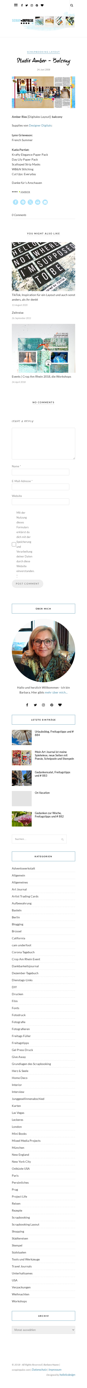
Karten (16, 1105)
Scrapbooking (21, 1217)
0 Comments (19, 215)
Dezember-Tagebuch (25, 973)
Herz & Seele (20, 1071)
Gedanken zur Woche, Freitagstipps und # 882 (49, 814)
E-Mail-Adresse (22, 481)
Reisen (16, 1203)
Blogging (17, 924)
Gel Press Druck (22, 1050)
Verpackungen (21, 1287)
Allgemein (18, 875)
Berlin (16, 917)
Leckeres (17, 1119)
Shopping (18, 1231)
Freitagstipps (20, 1043)
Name (16, 466)
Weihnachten (20, 1294)
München (18, 1147)
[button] (15, 202)
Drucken (17, 994)
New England (20, 1154)
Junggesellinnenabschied (28, 1098)
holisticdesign (67, 1374)
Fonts (15, 1008)
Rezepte (17, 1210)
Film (15, 1001)
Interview (18, 1092)
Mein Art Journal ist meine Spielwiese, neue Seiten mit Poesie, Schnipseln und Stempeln (54, 755)
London (17, 1126)
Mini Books (19, 1133)
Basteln (17, 910)
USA (15, 1280)
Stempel (17, 1245)
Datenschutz (39, 1369)
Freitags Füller (21, 1036)
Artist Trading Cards (25, 896)
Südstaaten (19, 1252)
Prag (15, 1189)
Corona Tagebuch (23, 952)
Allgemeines (20, 882)
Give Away (19, 1057)
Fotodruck (19, 1015)
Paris (15, 1175)
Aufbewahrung (21, 903)
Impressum (55, 1369)
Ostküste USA (21, 1168)
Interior (17, 1085)
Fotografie (18, 1022)
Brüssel (17, 931)
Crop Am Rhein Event (26, 959)
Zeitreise (17, 312)
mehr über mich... (56, 692)
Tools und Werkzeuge (26, 1259)
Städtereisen (20, 1238)
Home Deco (19, 1078)
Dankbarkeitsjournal (25, 966)
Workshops (19, 1301)
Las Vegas (18, 1112)
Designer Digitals (40, 125)
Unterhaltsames (22, 1273)
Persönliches (20, 1182)
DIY (14, 987)
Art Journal (19, 889)
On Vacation (42, 792)
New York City (21, 1161)
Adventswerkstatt (23, 868)
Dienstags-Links (22, 980)
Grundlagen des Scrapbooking (31, 1064)
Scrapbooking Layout (43, 52)
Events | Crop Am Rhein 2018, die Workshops (41, 376)
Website (17, 496)
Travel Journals (22, 1266)
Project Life (19, 1196)
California (18, 938)
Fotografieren (21, 1029)
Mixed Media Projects (26, 1140)
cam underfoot (21, 945)
